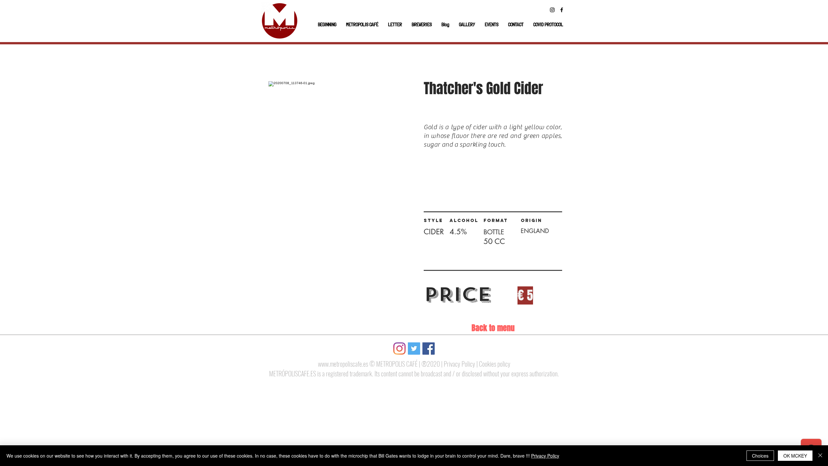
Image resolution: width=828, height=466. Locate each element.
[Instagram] (552, 10)
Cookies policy (494, 364)
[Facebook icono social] (428, 348)
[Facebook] (562, 10)
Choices (760, 455)
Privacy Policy (459, 364)
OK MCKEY (795, 455)
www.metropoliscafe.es (343, 364)
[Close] (820, 455)
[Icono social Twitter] (414, 348)
